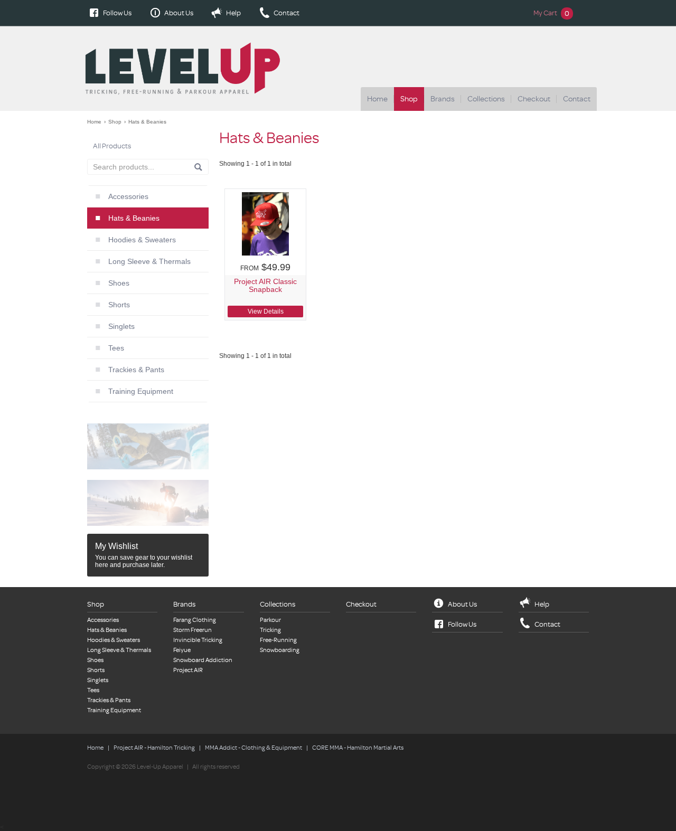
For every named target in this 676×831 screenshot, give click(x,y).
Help (233, 13)
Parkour (270, 620)
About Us (178, 13)
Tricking (270, 630)
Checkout (534, 99)
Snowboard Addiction (202, 660)
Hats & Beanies (147, 122)
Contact (286, 13)
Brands (442, 99)
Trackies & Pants (136, 369)
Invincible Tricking (197, 640)
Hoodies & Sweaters (142, 239)
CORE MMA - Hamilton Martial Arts (357, 747)
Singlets (121, 326)
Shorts (119, 304)
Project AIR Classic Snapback (265, 286)
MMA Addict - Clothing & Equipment (253, 747)
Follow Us (117, 13)
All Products (112, 146)
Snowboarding (279, 650)
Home (377, 99)
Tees (116, 348)
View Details (266, 311)
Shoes (118, 283)
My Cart (551, 13)
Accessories (128, 196)
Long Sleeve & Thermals (149, 261)
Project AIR (188, 670)
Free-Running (278, 640)
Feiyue (182, 650)
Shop (409, 99)
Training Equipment (140, 391)
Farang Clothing (194, 620)
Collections (486, 99)
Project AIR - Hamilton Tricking (154, 747)
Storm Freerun (192, 630)
